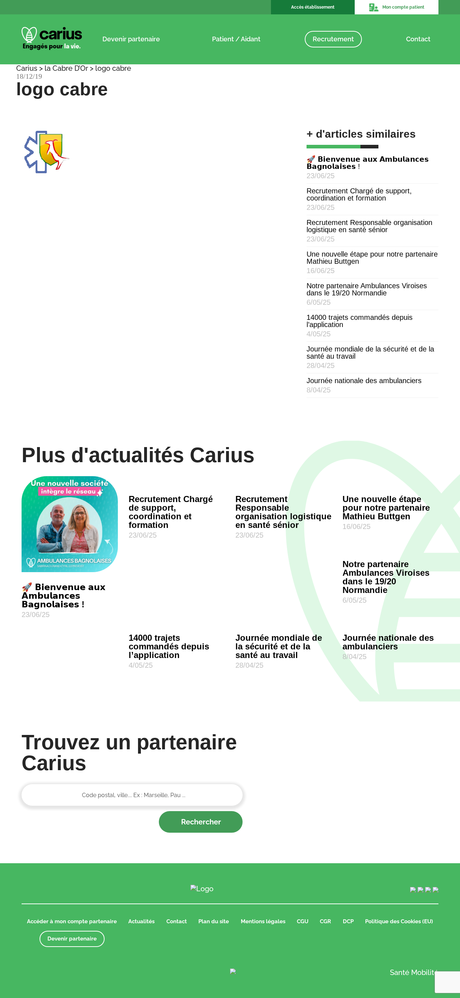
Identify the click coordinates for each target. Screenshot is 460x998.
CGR (325, 921)
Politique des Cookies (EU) (399, 921)
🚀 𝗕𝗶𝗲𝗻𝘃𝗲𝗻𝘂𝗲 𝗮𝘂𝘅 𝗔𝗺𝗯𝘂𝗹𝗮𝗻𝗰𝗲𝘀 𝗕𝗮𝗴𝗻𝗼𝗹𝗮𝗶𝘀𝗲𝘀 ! (368, 162)
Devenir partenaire (131, 39)
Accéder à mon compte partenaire (72, 921)
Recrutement (333, 39)
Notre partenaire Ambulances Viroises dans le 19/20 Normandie (367, 289)
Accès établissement (313, 7)
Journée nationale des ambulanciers (364, 381)
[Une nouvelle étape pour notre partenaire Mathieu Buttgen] (390, 480)
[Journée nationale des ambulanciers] (390, 619)
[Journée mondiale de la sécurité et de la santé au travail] (283, 619)
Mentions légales (263, 921)
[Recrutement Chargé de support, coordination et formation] (177, 480)
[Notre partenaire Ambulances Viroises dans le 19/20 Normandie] (390, 545)
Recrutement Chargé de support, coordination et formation (359, 194)
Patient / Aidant (236, 39)
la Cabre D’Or (66, 68)
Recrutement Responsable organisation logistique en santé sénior (369, 226)
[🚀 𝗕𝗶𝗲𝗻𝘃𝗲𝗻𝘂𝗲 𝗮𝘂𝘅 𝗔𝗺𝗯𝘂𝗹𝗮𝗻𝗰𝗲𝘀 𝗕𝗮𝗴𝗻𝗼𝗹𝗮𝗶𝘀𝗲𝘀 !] (70, 524)
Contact (418, 39)
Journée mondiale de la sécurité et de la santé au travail (370, 352)
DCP (348, 921)
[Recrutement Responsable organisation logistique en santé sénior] (283, 480)
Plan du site (213, 921)
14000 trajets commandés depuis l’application (360, 320)
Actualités (141, 921)
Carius (26, 68)
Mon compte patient (403, 7)
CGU (302, 921)
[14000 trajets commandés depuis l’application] (177, 619)
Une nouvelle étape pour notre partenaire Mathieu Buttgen (372, 257)
